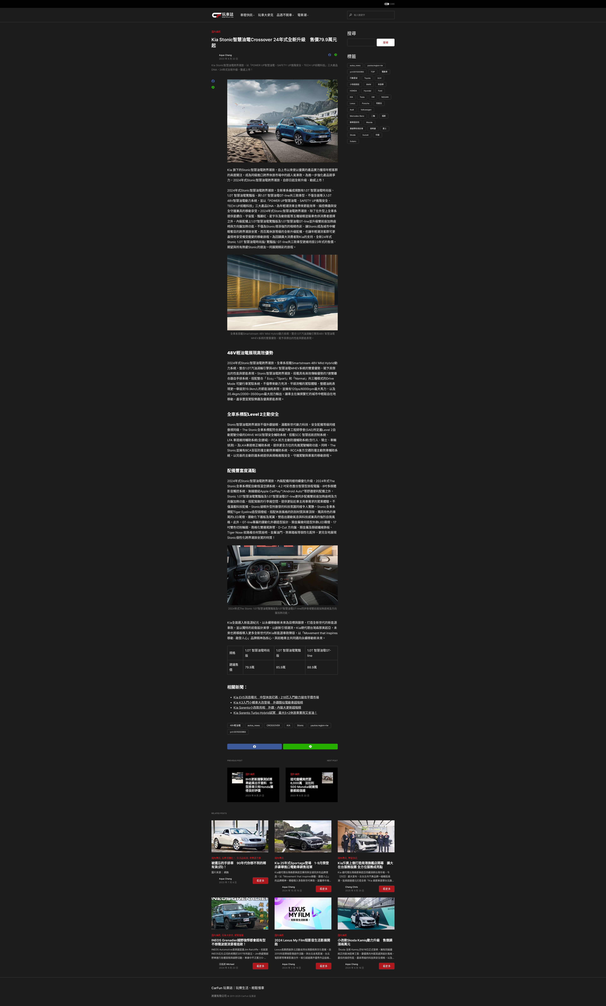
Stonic (300, 725)
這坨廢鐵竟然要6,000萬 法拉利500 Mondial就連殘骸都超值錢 (304, 785)
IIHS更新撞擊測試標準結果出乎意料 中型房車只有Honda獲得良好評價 (259, 785)
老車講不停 (255, 858)
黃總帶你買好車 (356, 128)
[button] (389, 4)
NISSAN (385, 97)
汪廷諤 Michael (226, 964)
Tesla (362, 97)
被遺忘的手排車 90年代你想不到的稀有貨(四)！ (238, 865)
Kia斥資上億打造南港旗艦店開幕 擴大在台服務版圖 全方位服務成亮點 (365, 865)
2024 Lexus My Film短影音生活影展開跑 (302, 942)
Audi (352, 109)
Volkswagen (366, 109)
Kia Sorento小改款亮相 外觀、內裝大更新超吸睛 (267, 707)
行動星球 (353, 78)
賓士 (384, 128)
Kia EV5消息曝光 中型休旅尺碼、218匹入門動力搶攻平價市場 (276, 697)
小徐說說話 (354, 84)
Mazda (369, 122)
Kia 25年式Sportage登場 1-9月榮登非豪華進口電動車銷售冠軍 (302, 865)
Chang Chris (351, 887)
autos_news (254, 725)
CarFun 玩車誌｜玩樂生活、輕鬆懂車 (237, 988)
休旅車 (381, 84)
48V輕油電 (235, 725)
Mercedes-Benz (357, 116)
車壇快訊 (352, 858)
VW (372, 97)
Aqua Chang (225, 55)
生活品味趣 (242, 858)
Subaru (353, 141)
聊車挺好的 (354, 122)
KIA (288, 725)
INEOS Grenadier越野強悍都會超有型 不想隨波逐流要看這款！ (239, 942)
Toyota (367, 78)
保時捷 (373, 128)
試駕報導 (239, 935)
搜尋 (351, 33)
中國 (377, 135)
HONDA (353, 91)
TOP (373, 72)
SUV (379, 78)
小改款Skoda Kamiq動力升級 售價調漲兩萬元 (365, 942)
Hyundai (367, 91)
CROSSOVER (273, 725)
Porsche (365, 103)
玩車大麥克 (227, 935)
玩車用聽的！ (228, 858)
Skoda (353, 135)
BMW (368, 84)
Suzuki (365, 135)
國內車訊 (215, 31)
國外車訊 (250, 774)
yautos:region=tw (319, 725)
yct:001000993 (238, 732)
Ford (380, 91)
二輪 (373, 116)
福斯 (384, 116)
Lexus (352, 103)
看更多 (260, 880)
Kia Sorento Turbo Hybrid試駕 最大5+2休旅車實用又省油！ (275, 713)
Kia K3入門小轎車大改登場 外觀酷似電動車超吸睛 (268, 702)
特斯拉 (379, 103)
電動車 (384, 72)
